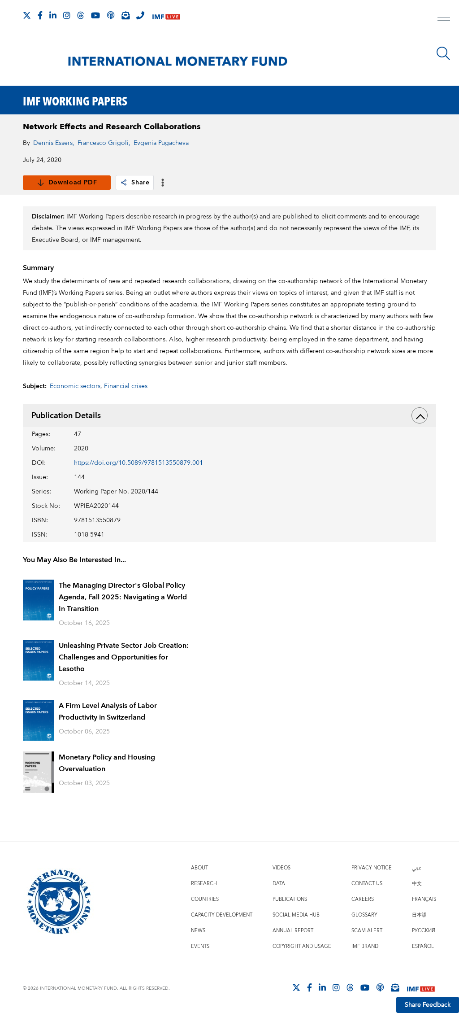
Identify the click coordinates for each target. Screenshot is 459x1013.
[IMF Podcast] (111, 15)
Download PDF (72, 182)
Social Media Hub (296, 915)
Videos (281, 868)
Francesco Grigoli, (104, 143)
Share (140, 182)
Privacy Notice (371, 868)
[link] (124, 183)
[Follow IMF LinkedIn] (52, 15)
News (198, 930)
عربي (416, 868)
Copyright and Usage (302, 946)
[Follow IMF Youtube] (95, 15)
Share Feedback (427, 1005)
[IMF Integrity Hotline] (140, 15)
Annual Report (293, 930)
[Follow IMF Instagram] (66, 15)
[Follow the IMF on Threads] (80, 15)
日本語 (419, 915)
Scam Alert (366, 930)
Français (424, 899)
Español (423, 946)
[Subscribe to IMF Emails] (125, 15)
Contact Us (366, 883)
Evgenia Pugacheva (161, 143)
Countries (205, 899)
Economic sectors (75, 386)
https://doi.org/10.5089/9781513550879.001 (138, 463)
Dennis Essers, (53, 143)
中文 (417, 883)
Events (200, 946)
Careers (362, 899)
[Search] (443, 53)
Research (204, 883)
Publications (290, 899)
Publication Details (66, 416)
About (199, 868)
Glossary (364, 915)
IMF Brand (364, 946)
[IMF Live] (166, 16)
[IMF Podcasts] (380, 987)
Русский (423, 930)
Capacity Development (221, 915)
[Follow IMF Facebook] (40, 15)
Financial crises (125, 386)
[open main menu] (443, 19)
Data (279, 883)
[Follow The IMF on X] (27, 15)
